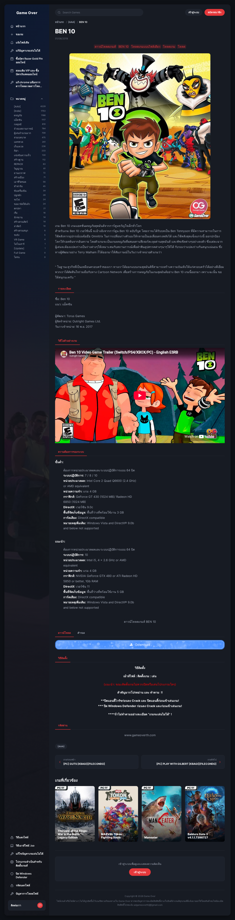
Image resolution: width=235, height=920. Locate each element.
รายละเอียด (64, 288)
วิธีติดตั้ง (62, 658)
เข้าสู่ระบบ (193, 12)
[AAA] (71, 22)
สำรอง (81, 632)
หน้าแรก (59, 22)
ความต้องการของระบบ (71, 451)
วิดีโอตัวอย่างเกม (67, 340)
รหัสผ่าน (63, 725)
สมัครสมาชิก (214, 12)
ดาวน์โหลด (64, 632)
